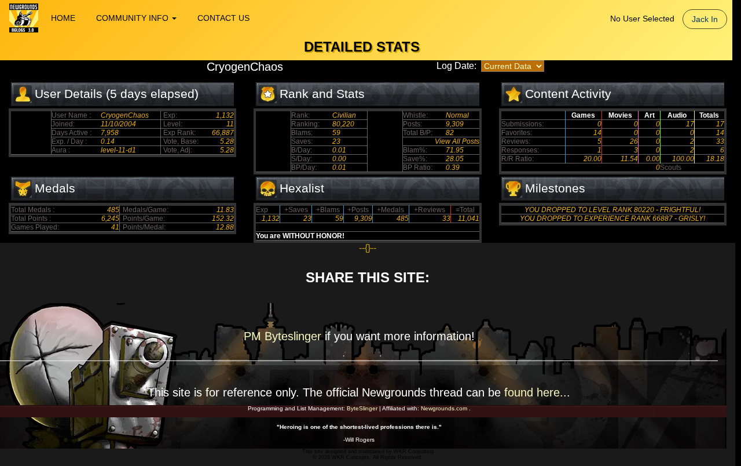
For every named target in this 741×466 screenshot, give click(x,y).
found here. (533, 392)
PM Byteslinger (284, 336)
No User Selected (642, 18)
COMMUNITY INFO (133, 18)
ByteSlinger (362, 408)
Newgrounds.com (444, 408)
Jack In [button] (705, 19)
